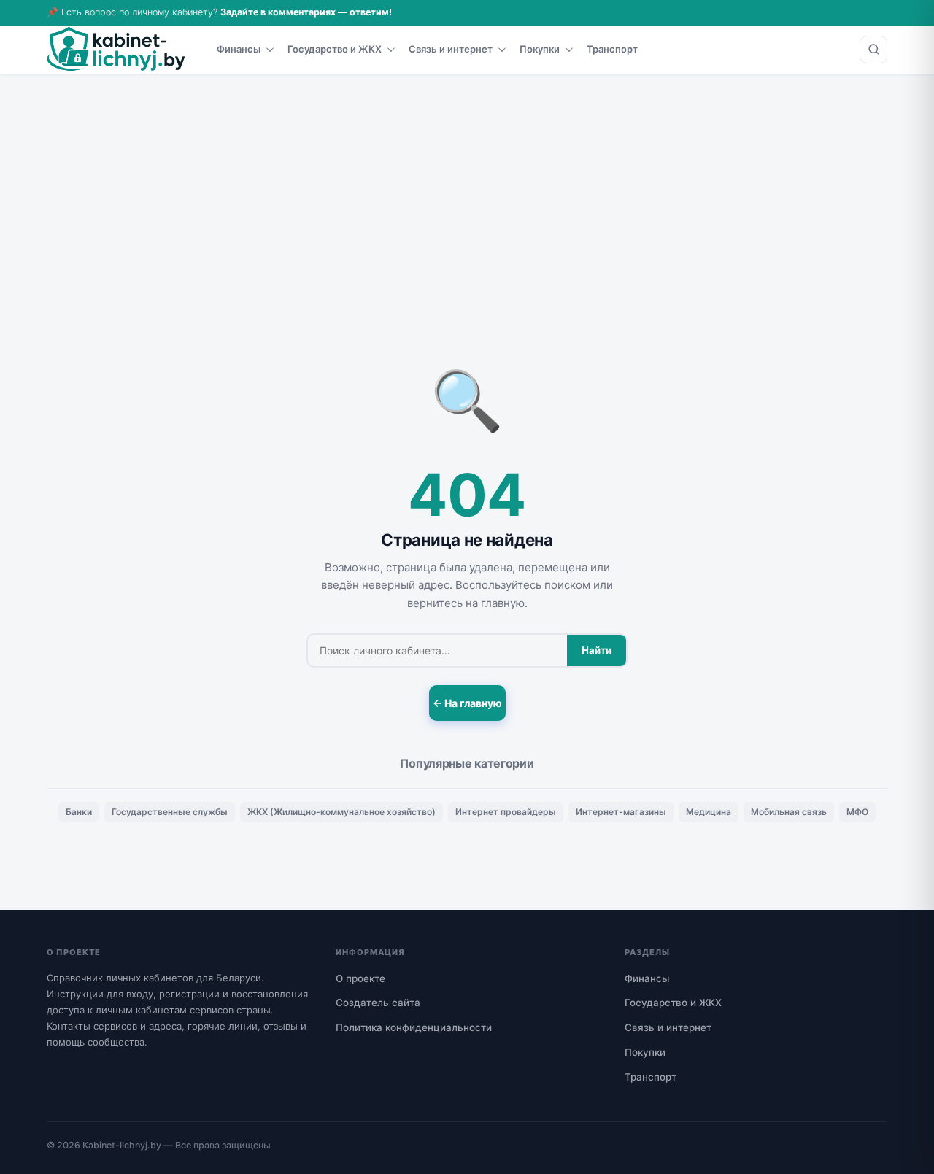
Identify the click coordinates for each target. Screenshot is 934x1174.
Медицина (708, 811)
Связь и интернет (451, 49)
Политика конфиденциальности (414, 1027)
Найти (596, 650)
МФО (857, 811)
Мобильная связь (789, 811)
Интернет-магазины (621, 811)
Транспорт (612, 49)
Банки (79, 811)
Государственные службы (170, 811)
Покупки (540, 49)
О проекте (360, 978)
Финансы (238, 49)
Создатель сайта (378, 1002)
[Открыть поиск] (873, 49)
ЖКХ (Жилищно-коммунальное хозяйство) (341, 811)
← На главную (467, 703)
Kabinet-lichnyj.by (121, 1145)
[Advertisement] (467, 184)
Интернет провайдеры (505, 811)
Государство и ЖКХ (334, 49)
